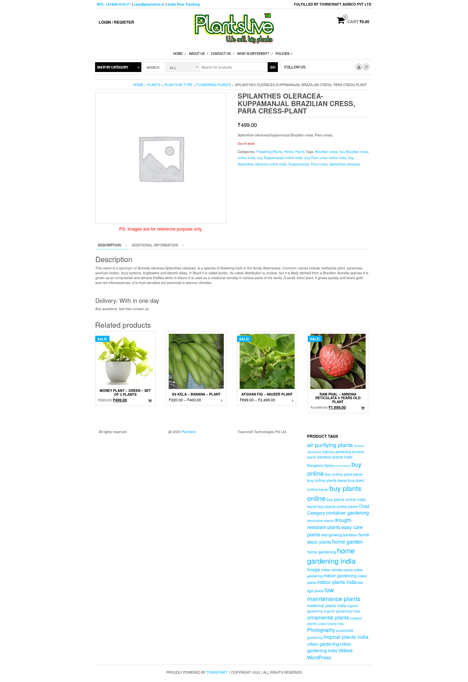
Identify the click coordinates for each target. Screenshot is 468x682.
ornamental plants (328, 617)
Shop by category (112, 67)
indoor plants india (337, 581)
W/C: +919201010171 (114, 4)
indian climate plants (337, 569)
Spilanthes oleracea (344, 164)
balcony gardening (336, 451)
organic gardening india (342, 611)
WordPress (319, 657)
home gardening (321, 552)
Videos (345, 650)
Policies (282, 53)
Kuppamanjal (299, 164)
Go (272, 67)
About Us (197, 53)
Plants (153, 84)
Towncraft (217, 672)
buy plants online (334, 493)
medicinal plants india (326, 605)
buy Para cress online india (325, 157)
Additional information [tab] (155, 245)
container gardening (347, 512)
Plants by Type (178, 84)
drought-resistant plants (330, 523)
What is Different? (253, 53)
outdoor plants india (330, 623)
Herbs (288, 151)
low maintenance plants (333, 594)
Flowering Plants (213, 84)
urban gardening (323, 644)
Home (177, 53)
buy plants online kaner (338, 506)
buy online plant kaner (344, 474)
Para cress (319, 164)
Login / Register (116, 22)
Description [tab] (109, 245)
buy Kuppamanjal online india (279, 157)
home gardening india (331, 555)
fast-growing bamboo (339, 534)
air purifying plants (330, 444)
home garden (347, 541)
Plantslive (188, 431)
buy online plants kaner (327, 480)
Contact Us (221, 53)
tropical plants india (346, 636)
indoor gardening (340, 575)
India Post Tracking (184, 4)
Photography (321, 629)
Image (313, 569)
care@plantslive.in (149, 4)
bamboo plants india (334, 456)
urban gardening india (329, 647)
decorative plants (320, 520)
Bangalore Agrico (320, 465)
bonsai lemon (343, 466)
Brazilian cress (326, 151)
